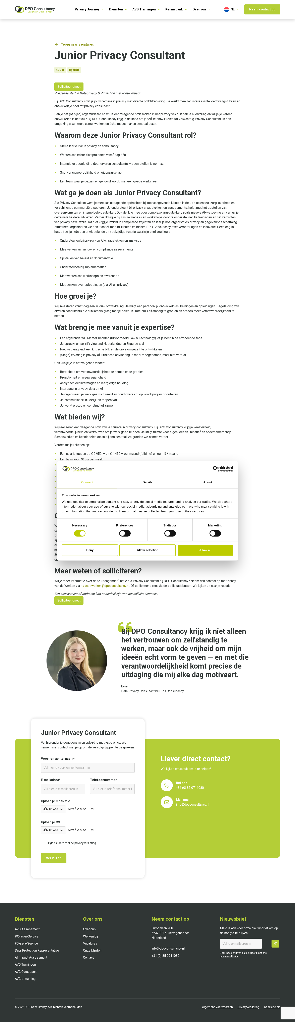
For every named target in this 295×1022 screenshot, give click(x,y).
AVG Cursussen (26, 972)
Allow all (205, 550)
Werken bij (90, 936)
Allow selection (147, 550)
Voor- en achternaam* (58, 758)
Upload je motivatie (55, 801)
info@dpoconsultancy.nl (168, 948)
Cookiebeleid (272, 1007)
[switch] (125, 533)
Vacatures (90, 943)
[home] (35, 9)
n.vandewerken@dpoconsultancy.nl (105, 586)
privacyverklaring (85, 843)
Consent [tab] (87, 482)
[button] (89, 9)
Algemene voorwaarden (217, 1007)
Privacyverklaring (248, 1007)
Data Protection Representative (37, 950)
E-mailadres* (50, 780)
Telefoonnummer (103, 780)
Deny (90, 550)
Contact (88, 957)
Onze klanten (92, 950)
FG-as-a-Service (26, 943)
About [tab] (207, 482)
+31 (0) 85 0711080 (165, 956)
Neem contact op (262, 9)
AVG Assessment (27, 929)
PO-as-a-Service (27, 936)
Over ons (89, 929)
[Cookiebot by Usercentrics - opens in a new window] (215, 469)
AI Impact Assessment (31, 957)
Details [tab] (148, 482)
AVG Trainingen (25, 964)
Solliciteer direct (68, 87)
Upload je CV (50, 822)
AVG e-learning (25, 979)
